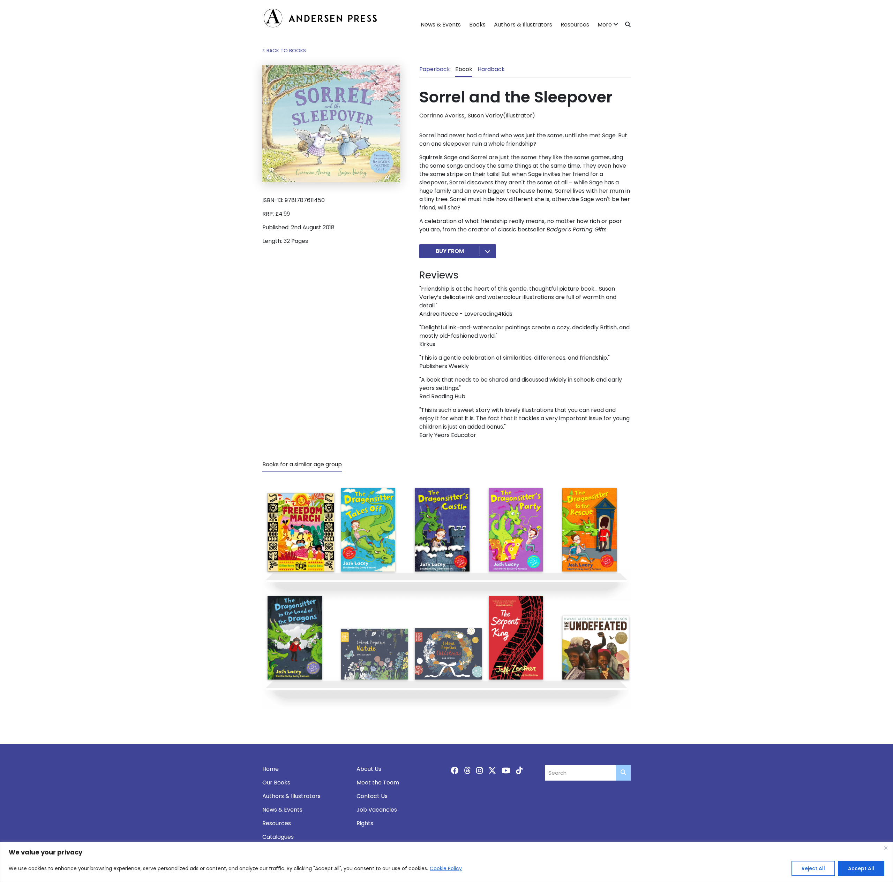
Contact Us (372, 796)
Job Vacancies (377, 810)
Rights (365, 823)
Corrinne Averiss (441, 116)
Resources (575, 25)
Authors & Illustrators (523, 25)
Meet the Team (378, 783)
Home (270, 769)
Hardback (491, 69)
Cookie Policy (446, 868)
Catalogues (278, 837)
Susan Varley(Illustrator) (501, 116)
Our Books (276, 783)
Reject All (813, 868)
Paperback (434, 69)
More (605, 25)
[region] (446, 862)
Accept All (861, 868)
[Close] (885, 848)
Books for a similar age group (302, 464)
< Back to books (284, 50)
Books (477, 25)
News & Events (441, 25)
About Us (369, 769)
